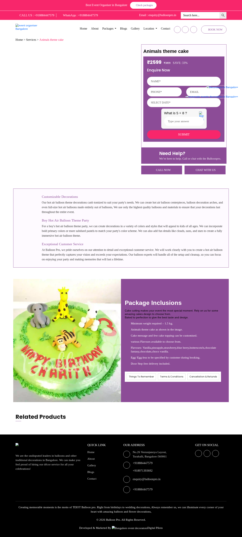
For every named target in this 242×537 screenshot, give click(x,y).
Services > (32, 39)
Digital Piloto (155, 527)
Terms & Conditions (171, 376)
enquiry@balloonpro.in (147, 479)
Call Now (163, 169)
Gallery (135, 28)
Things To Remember (141, 376)
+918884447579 (143, 463)
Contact (165, 28)
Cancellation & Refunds (203, 376)
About (95, 28)
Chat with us (206, 169)
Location (148, 28)
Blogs (123, 28)
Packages (107, 28)
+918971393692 (143, 470)
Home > (20, 39)
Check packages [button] (144, 5)
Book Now (215, 29)
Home (83, 28)
